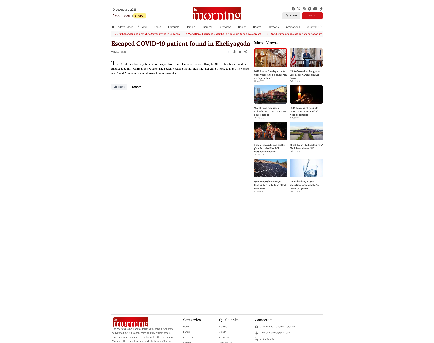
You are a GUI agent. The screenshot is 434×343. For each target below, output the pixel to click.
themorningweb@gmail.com (275, 332)
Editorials (173, 27)
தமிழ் (127, 15)
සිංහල (116, 15)
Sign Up (223, 326)
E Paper (139, 15)
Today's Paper (125, 27)
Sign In (312, 15)
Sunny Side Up (315, 27)
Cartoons (273, 27)
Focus (157, 27)
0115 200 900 (267, 338)
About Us (224, 337)
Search (293, 15)
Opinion (190, 27)
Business (207, 27)
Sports (257, 27)
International (293, 27)
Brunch (242, 27)
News (144, 27)
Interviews (225, 27)
